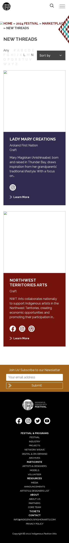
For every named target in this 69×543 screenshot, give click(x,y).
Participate (34, 462)
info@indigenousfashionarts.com (35, 519)
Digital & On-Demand (34, 454)
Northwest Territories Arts (28, 282)
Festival (35, 437)
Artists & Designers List (34, 490)
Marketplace (53, 23)
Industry (34, 441)
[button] (19, 421)
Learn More (21, 197)
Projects (34, 445)
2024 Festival (27, 23)
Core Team (34, 507)
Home (7, 23)
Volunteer (34, 474)
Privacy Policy (34, 523)
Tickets (34, 511)
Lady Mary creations (33, 139)
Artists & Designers (34, 466)
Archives (34, 458)
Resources (34, 478)
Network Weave (35, 449)
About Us (34, 499)
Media (34, 482)
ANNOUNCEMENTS (34, 486)
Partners (34, 503)
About (34, 494)
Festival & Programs (34, 433)
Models (34, 470)
